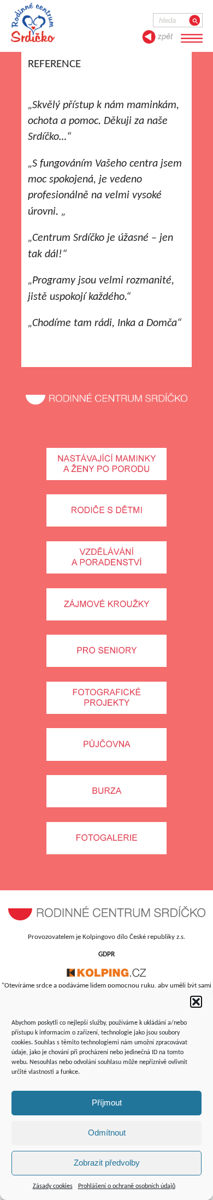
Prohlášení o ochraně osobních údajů (126, 1186)
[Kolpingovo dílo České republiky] (106, 975)
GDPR (106, 954)
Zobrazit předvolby (107, 1162)
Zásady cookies (53, 1186)
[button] (196, 1001)
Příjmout (107, 1102)
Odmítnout (107, 1132)
